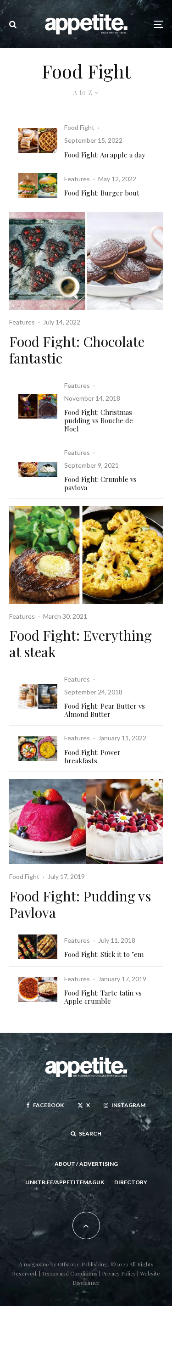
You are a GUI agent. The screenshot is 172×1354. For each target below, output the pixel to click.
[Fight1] (37, 946)
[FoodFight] (37, 185)
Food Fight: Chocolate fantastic (76, 349)
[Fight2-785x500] (37, 696)
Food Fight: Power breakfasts (92, 756)
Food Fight (79, 127)
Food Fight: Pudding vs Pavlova (80, 904)
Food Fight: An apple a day (104, 155)
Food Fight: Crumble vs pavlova (100, 483)
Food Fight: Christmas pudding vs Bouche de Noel (98, 420)
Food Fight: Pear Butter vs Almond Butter (104, 710)
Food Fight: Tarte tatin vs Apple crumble (103, 997)
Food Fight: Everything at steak (80, 643)
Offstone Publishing (83, 1264)
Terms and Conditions (70, 1273)
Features (77, 179)
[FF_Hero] (37, 140)
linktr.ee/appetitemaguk (64, 1182)
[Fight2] (86, 555)
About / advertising (86, 1163)
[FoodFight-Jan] (37, 989)
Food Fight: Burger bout (101, 193)
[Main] (86, 822)
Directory (130, 1182)
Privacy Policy (119, 1273)
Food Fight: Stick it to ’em (104, 954)
